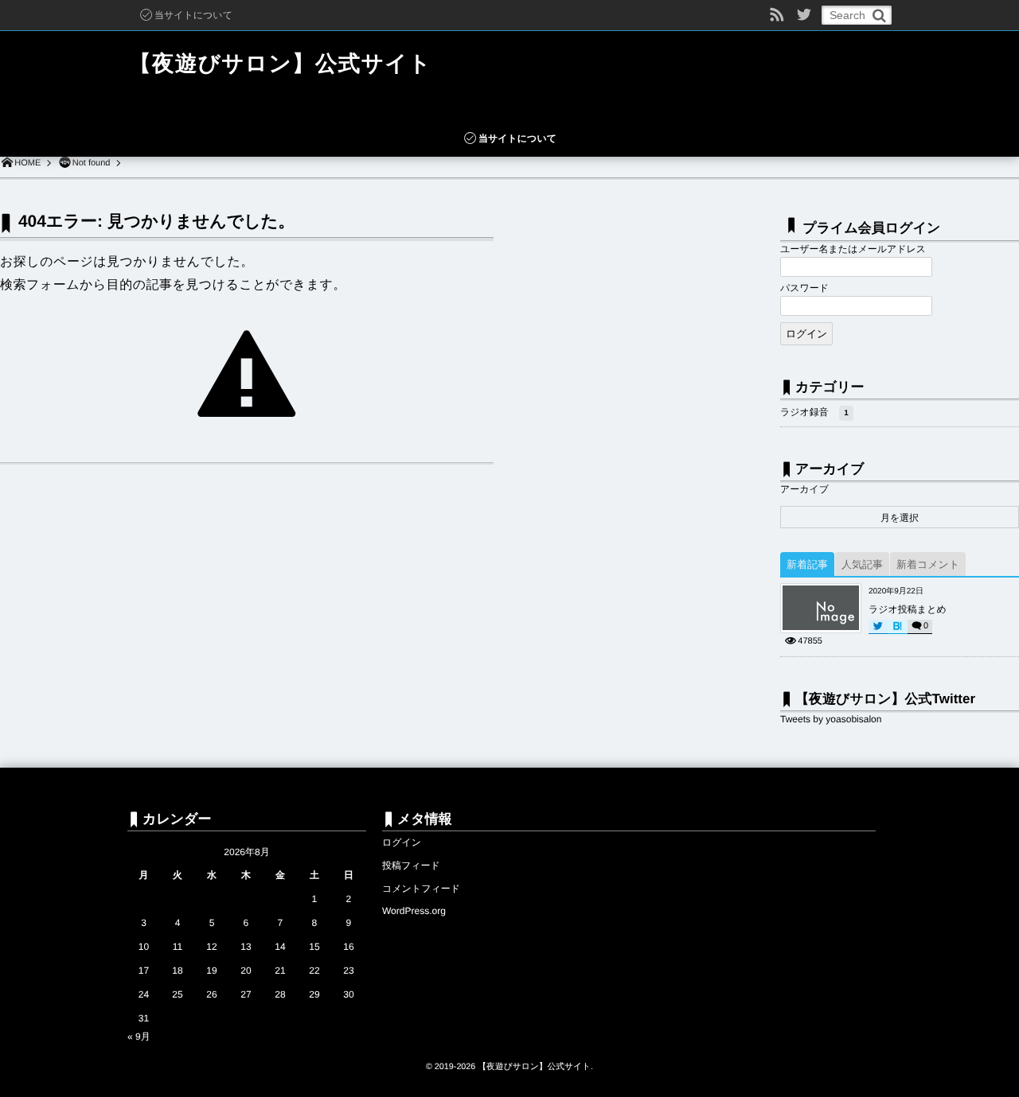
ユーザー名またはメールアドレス (853, 249)
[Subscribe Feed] (777, 15)
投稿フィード (411, 865)
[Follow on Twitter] (804, 15)
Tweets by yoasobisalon (830, 719)
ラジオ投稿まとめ (908, 609)
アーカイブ (804, 489)
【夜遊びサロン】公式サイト (280, 63)
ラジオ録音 (814, 412)
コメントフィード (421, 888)
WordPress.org (414, 910)
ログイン (401, 842)
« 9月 (138, 1036)
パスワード (804, 288)
